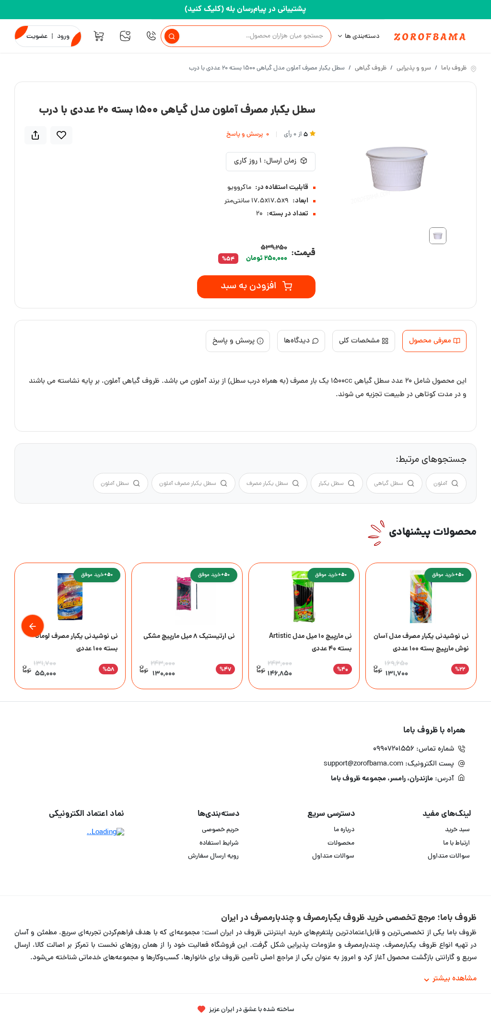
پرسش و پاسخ (247, 135)
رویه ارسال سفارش (213, 856)
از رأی (296, 135)
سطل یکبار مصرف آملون (187, 483)
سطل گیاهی (388, 483)
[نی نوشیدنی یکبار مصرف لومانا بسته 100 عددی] (70, 596)
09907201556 (393, 749)
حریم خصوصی (220, 830)
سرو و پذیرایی (414, 68)
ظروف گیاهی (370, 68)
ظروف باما (454, 68)
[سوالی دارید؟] (151, 36)
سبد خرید (457, 830)
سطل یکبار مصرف (267, 483)
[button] (33, 626)
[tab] (434, 341)
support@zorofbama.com (363, 764)
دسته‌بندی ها (362, 37)
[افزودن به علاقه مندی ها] (61, 135)
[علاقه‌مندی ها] (125, 36)
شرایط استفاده (219, 843)
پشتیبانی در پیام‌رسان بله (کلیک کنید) (245, 9)
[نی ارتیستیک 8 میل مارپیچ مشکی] (187, 596)
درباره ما (344, 830)
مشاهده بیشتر (455, 979)
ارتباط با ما (456, 843)
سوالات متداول (449, 856)
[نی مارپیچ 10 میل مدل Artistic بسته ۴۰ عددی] (304, 596)
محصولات (340, 843)
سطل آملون (115, 483)
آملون (440, 483)
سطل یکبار (331, 483)
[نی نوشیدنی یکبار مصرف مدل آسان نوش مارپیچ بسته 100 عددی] (421, 596)
